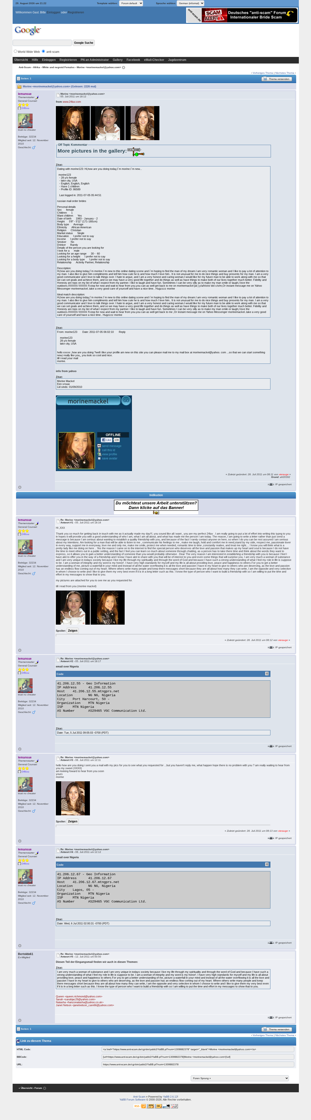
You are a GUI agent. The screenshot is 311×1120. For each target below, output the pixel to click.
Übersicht (21, 60)
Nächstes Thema (284, 73)
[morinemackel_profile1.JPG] (94, 432)
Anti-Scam (25, 67)
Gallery (118, 60)
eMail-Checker (154, 60)
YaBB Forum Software (133, 1099)
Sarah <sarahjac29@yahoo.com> (75, 999)
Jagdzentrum (177, 60)
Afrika (36, 67)
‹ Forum (37, 1088)
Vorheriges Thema (263, 73)
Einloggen (53, 12)
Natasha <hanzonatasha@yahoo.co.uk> (80, 1002)
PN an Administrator (95, 60)
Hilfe (35, 60)
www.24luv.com (72, 101)
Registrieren (76, 12)
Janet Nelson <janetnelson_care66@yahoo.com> (85, 1005)
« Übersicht (25, 1088)
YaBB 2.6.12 (170, 1096)
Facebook (133, 60)
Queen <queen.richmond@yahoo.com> (79, 996)
